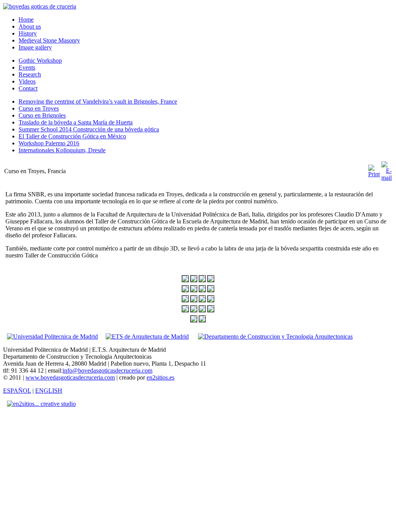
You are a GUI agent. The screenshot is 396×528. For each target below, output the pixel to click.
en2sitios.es (160, 377)
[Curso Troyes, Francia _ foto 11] (202, 300)
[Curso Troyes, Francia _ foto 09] (185, 300)
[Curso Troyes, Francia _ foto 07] (202, 290)
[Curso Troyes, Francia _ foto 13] (185, 310)
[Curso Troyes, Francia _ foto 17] (193, 320)
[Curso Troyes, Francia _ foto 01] (185, 280)
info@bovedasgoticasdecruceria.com (107, 370)
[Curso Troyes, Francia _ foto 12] (210, 300)
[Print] (374, 174)
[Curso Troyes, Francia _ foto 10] (193, 300)
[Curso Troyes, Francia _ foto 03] (202, 280)
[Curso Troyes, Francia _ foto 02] (193, 280)
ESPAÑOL (17, 390)
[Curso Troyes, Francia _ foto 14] (193, 310)
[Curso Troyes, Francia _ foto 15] (202, 310)
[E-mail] (386, 177)
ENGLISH (48, 390)
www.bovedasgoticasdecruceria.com (70, 377)
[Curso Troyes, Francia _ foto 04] (210, 280)
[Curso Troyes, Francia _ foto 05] (185, 290)
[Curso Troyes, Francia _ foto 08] (210, 290)
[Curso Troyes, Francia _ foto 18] (202, 320)
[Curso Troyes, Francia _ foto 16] (210, 310)
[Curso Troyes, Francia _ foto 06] (193, 290)
